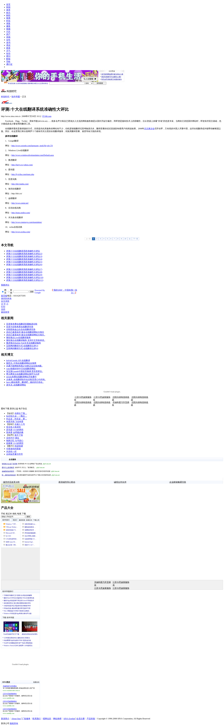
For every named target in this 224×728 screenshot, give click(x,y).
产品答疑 (91, 719)
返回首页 (5, 312)
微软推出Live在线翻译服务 (18, 337)
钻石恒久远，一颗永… (16, 416)
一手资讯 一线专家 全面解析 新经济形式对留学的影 (30, 471)
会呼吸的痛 (18, 432)
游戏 (8, 37)
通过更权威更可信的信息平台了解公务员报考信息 (31, 475)
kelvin (8, 360)
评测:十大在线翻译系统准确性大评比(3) (24, 256)
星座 (8, 48)
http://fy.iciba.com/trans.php (22, 174)
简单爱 (9, 432)
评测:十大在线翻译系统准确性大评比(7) (24, 269)
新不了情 (19, 435)
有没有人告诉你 (13, 427)
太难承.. (9, 379)
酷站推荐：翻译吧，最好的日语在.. (27, 382)
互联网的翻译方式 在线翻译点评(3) (22, 346)
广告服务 (26, 719)
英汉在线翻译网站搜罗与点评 (25, 374)
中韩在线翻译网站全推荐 (24, 363)
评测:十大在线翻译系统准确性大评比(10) (24, 277)
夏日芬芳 (19, 454)
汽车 (8, 32)
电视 (19, 514)
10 (125, 239)
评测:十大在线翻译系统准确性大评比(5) (24, 262)
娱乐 (8, 13)
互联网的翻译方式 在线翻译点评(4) (22, 348)
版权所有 (14, 723)
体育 (8, 10)
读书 (8, 42)
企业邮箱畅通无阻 (177, 482)
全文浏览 (5, 301)
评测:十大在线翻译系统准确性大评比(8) (24, 272)
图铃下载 (5, 408)
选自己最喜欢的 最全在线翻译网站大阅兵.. (25, 335)
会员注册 (80, 719)
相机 (14, 514)
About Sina (16, 719)
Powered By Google (40, 291)
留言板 (4, 296)
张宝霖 (9, 371)
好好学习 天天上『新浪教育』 (23, 467)
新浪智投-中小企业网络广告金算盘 (26, 464)
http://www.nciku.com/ (20, 232)
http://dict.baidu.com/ (20, 184)
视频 (8, 29)
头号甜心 (19, 440)
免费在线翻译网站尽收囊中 (24, 377)
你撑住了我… (21, 413)
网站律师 (57, 719)
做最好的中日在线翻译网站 (23, 368)
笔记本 (9, 514)
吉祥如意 (10, 454)
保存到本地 (6, 298)
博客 (8, 23)
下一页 (135, 239)
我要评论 (5, 285)
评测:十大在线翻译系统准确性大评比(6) (24, 264)
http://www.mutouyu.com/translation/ (26, 222)
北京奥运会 (149, 128)
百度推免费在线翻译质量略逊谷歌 (21, 324)
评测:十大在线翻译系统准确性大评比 (23, 251)
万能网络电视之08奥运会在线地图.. (26, 366)
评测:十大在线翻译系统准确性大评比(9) (24, 275)
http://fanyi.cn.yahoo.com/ (22, 165)
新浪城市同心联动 (67, 482)
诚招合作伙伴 (120, 482)
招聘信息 (47, 719)
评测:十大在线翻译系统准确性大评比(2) (24, 254)
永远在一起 (11, 451)
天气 (8, 51)
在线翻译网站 (19, 385)
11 (130, 239)
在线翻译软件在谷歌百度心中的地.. (29, 379)
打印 (3, 307)
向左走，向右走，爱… (16, 419)
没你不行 (10, 438)
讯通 (8, 366)
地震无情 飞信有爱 (14, 421)
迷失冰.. (9, 385)
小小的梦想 (18, 430)
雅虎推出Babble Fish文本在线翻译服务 (23, 343)
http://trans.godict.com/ (20, 213)
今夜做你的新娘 (13, 449)
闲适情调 (19, 446)
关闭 (3, 309)
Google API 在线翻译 (20, 360)
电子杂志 (23, 408)
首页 (8, 4)
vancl (8, 368)
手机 (3, 514)
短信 (8, 53)
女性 (8, 40)
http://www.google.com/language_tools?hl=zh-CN (32, 146)
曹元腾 (9, 374)
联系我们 (36, 719)
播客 (8, 26)
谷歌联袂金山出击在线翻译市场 (20, 329)
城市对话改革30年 (11, 482)
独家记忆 (10, 440)
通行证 (9, 64)
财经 (8, 15)
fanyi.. (8, 382)
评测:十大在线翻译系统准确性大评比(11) (24, 280)
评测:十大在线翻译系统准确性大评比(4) (24, 259)
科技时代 (5, 96)
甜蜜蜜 (9, 443)
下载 (24, 514)
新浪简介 (5, 719)
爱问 (8, 56)
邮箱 (8, 59)
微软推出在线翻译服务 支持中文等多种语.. (25, 340)
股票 (8, 18)
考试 (8, 45)
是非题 (9, 430)
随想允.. (9, 363)
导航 (8, 61)
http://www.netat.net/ (20, 203)
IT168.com (46, 116)
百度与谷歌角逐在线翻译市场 (19, 327)
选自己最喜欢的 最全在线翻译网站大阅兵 (25, 332)
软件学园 (16, 96)
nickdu (9, 377)
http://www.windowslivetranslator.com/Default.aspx (32, 155)
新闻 (8, 7)
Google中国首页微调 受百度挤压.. (27, 371)
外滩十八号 (20, 424)
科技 (8, 21)
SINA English (69, 719)
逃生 (17, 438)
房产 (8, 34)
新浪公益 (14, 408)
